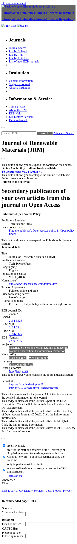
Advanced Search (63, 133)
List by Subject (18, 51)
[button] (28, 168)
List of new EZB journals (24, 61)
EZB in (18, 120)
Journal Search (17, 48)
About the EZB (18, 110)
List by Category (19, 58)
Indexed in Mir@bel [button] (21, 364)
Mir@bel (14, 371)
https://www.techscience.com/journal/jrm (33, 283)
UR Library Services (21, 116)
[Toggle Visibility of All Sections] (2, 158)
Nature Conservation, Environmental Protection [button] (37, 351)
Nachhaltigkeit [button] (17, 357)
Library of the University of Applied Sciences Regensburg (37, 12)
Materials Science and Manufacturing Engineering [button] (38, 347)
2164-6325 (15, 320)
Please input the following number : (12, 536)
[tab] (38, 168)
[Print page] (9, 25)
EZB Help (15, 113)
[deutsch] (23, 25)
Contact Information (21, 80)
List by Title (16, 54)
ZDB (25, 371)
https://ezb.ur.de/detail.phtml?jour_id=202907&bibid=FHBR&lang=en (33, 386)
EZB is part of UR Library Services (22, 490)
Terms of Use (17, 106)
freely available (16, 445)
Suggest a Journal (19, 84)
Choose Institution (19, 87)
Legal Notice (53, 490)
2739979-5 (15, 340)
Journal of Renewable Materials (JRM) (29, 146)
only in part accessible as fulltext (26, 464)
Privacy (67, 490)
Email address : (11, 524)
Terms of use (14, 475)
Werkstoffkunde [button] (38, 357)
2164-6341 (15, 327)
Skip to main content (13, 3)
